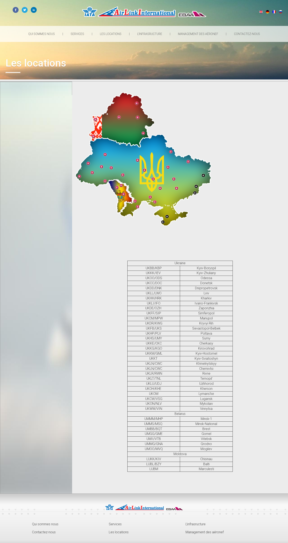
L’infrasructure (150, 34)
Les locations (111, 34)
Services (78, 34)
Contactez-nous (247, 34)
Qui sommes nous (41, 34)
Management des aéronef (198, 34)
